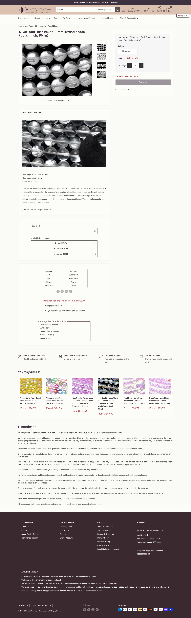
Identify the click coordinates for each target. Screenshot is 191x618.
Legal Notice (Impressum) (108, 549)
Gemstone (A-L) (41, 18)
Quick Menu (23, 18)
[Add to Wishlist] (40, 380)
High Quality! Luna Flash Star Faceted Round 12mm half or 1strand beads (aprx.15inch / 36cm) (108, 403)
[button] (183, 15)
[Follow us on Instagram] (93, 609)
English (22, 605)
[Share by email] (70, 291)
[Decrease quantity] (129, 65)
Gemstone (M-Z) (61, 18)
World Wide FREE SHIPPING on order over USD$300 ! (96, 2)
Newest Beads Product (49, 331)
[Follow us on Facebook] (84, 609)
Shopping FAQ (66, 527)
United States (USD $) (40, 605)
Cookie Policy (103, 545)
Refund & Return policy (107, 534)
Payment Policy (103, 542)
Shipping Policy (103, 530)
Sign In (63, 534)
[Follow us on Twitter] (88, 609)
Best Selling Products (49, 324)
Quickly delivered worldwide (35, 359)
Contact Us (64, 530)
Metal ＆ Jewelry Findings (84, 18)
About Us (25, 527)
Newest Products (47, 335)
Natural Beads (107, 18)
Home (20, 26)
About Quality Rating (29, 534)
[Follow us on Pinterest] (97, 609)
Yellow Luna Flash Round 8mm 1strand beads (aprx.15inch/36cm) (30, 400)
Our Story (25, 530)
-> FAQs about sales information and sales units (64, 311)
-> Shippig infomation (52, 306)
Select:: (127, 46)
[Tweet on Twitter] (66, 291)
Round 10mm (45, 338)
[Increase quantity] (141, 65)
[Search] (117, 9)
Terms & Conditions (105, 527)
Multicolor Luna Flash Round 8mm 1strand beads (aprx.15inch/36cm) (56, 400)
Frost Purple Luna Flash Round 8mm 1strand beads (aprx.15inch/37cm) (133, 400)
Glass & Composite (128, 18)
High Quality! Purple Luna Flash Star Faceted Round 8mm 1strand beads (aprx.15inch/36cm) (82, 402)
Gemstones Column (29, 538)
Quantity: (122, 66)
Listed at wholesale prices (75, 359)
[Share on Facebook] (58, 291)
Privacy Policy (103, 538)
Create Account (66, 538)
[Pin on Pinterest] (62, 291)
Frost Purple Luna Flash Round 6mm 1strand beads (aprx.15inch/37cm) (159, 400)
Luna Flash (29, 26)
